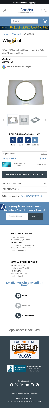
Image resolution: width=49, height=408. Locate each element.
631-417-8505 (16, 271)
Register (35, 216)
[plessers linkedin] (21, 384)
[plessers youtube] (27, 384)
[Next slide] (45, 120)
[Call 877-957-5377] (45, 10)
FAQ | (31, 398)
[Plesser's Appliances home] (26, 10)
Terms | (18, 398)
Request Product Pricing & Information (24, 174)
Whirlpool (16, 34)
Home (5, 34)
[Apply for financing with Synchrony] (24, 28)
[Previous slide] (3, 120)
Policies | (25, 398)
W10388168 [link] (29, 34)
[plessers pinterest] (37, 384)
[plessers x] (16, 384)
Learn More (41, 164)
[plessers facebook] (11, 384)
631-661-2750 (16, 242)
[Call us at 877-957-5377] (18, 316)
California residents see (20, 196)
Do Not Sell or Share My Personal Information (24, 401)
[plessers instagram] (32, 384)
